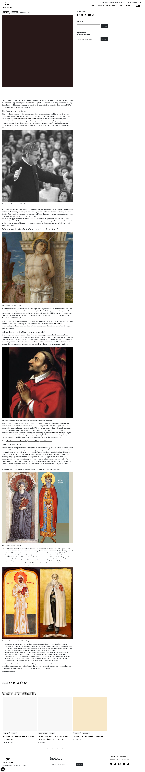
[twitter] (14, 683)
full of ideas (58, 324)
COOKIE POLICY (115, 760)
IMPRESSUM (124, 756)
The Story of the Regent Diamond (88, 736)
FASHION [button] (101, 6)
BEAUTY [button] (120, 6)
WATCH (92, 6)
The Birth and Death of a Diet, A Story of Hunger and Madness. (29, 441)
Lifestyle (6, 13)
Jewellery (86, 733)
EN (135, 6)
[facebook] (10, 683)
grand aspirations (27, 103)
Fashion (77, 733)
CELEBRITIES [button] (110, 6)
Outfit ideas (43, 733)
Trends (6, 733)
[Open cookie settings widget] (3, 769)
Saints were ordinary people (26, 118)
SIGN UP (104, 39)
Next (109, 722)
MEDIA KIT (125, 760)
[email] (18, 683)
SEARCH (104, 26)
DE (141, 6)
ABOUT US (114, 756)
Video (14, 733)
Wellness (15, 13)
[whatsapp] (21, 683)
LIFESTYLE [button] (129, 6)
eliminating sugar (56, 432)
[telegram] (25, 683)
